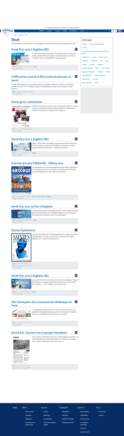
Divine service (103, 57)
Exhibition (94, 61)
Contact (101, 415)
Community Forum (67, 422)
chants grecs (86, 79)
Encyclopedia (48, 419)
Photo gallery (84, 412)
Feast (107, 61)
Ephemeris (28, 419)
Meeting (100, 64)
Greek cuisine (84, 419)
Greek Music (84, 415)
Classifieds (65, 412)
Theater (108, 72)
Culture (49, 31)
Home (15, 407)
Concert (84, 48)
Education (85, 61)
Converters (102, 412)
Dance (94, 57)
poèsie (97, 83)
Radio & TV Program (88, 72)
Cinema (84, 44)
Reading (100, 72)
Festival (84, 64)
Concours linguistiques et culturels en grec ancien (95, 52)
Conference (85, 57)
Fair (101, 61)
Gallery (65, 31)
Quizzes (83, 428)
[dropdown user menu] (120, 31)
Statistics (28, 415)
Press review (29, 412)
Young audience (87, 75)
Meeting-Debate (87, 68)
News (41, 31)
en (113, 31)
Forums (58, 31)
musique (95, 79)
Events (21, 35)
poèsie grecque (87, 83)
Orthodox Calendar (68, 419)
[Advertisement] (62, 13)
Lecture (92, 64)
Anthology (47, 415)
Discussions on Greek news (30, 424)
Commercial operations (97, 44)
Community (72, 31)
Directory (65, 415)
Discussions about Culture (50, 424)
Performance (106, 68)
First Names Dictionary (84, 424)
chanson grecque (100, 75)
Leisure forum (84, 432)
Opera (97, 68)
